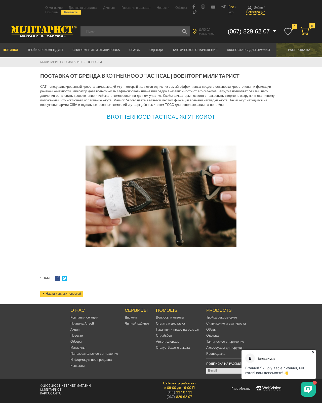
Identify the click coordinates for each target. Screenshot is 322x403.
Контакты (71, 12)
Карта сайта (50, 393)
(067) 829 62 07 (249, 31)
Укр (230, 12)
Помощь (51, 12)
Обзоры (181, 8)
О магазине (54, 8)
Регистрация (255, 12)
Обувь (134, 50)
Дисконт (109, 8)
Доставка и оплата (83, 8)
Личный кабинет (137, 323)
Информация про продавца (91, 360)
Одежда (156, 50)
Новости (163, 8)
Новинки (10, 50)
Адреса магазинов (207, 31)
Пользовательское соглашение (94, 353)
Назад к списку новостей (63, 293)
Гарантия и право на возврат (177, 329)
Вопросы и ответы (170, 317)
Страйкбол (164, 335)
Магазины (77, 347)
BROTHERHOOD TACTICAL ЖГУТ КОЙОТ (161, 117)
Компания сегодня (84, 317)
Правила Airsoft (82, 323)
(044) (179, 392)
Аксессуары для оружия (248, 50)
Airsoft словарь (167, 341)
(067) (179, 397)
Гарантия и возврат (136, 8)
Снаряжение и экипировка (96, 50)
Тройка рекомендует (45, 50)
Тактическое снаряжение (195, 50)
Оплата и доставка (170, 323)
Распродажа (299, 50)
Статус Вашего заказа (173, 347)
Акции (74, 329)
